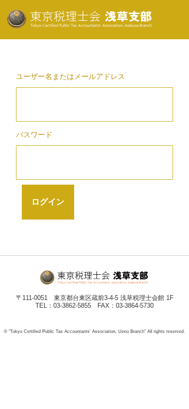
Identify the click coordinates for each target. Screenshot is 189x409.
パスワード (34, 134)
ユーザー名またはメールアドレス (70, 76)
